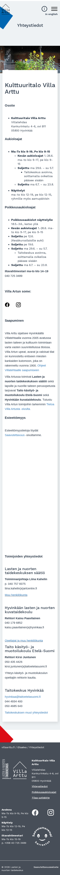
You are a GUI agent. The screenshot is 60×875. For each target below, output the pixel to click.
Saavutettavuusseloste (46, 867)
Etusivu (22, 747)
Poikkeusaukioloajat (44, 792)
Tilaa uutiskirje (41, 797)
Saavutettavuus (15, 435)
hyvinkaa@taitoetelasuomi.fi (23, 696)
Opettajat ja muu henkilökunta (24, 640)
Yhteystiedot (40, 786)
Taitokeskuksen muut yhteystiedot (26, 712)
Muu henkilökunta (16, 595)
